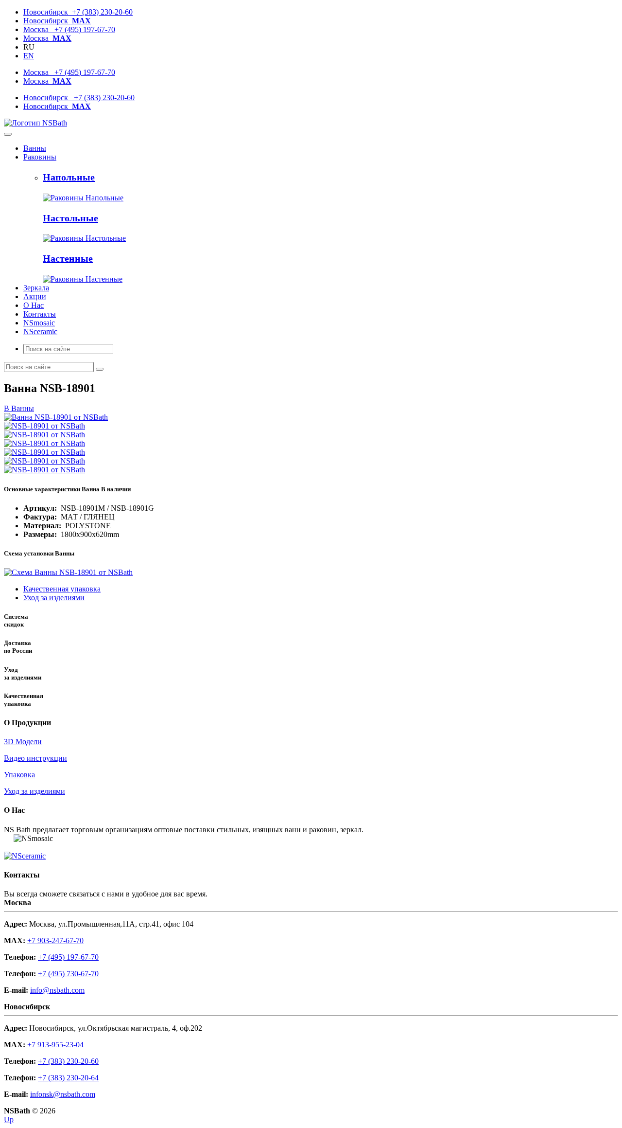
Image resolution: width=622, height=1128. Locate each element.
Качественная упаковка (62, 589)
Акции (34, 296)
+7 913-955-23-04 (55, 1044)
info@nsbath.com (57, 990)
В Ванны (19, 408)
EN (28, 56)
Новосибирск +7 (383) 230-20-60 (78, 12)
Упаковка (19, 774)
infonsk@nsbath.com (62, 1094)
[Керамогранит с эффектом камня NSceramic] (25, 856)
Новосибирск (57, 21)
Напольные (69, 177)
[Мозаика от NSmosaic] (9, 838)
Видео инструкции (35, 758)
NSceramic (40, 331)
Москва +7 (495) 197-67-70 (69, 29)
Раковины (39, 157)
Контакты (39, 314)
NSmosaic (39, 323)
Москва (47, 38)
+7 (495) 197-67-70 (68, 957)
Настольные (70, 218)
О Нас (33, 305)
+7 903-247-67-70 (55, 940)
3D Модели (23, 741)
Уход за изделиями (54, 597)
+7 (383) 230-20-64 (68, 1078)
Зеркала (36, 288)
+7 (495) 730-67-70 (68, 973)
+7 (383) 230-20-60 (68, 1061)
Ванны (34, 148)
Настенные (68, 258)
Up (9, 1119)
